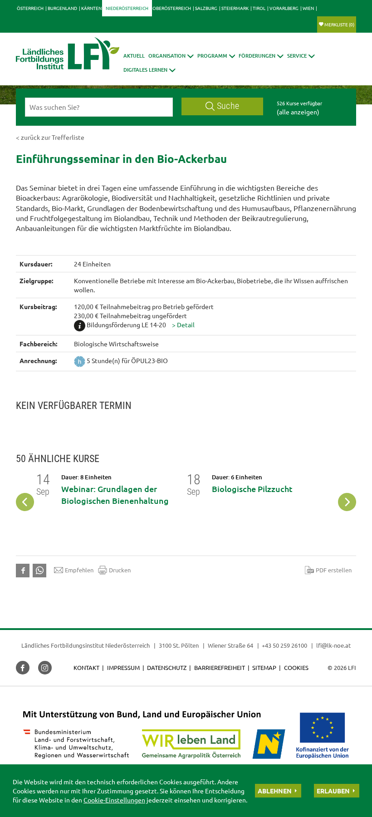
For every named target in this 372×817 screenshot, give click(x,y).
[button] (171, 56)
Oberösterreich (171, 8)
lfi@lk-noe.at (333, 645)
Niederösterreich (127, 8)
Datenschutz (166, 667)
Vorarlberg (284, 8)
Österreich (30, 8)
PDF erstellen (334, 570)
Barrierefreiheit (219, 667)
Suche (228, 106)
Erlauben (333, 791)
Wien (308, 8)
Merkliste (339, 24)
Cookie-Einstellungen (114, 800)
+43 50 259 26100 (284, 645)
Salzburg (206, 8)
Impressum (123, 667)
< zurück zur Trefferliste (50, 137)
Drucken (120, 570)
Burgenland (62, 8)
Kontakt (86, 667)
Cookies (296, 667)
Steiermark (235, 8)
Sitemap (264, 667)
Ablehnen (275, 791)
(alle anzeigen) (298, 112)
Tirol (259, 8)
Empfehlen (79, 570)
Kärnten (91, 8)
